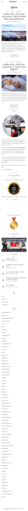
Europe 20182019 (5, 343)
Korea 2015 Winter (6, 417)
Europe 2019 (4, 346)
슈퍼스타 (10, 21)
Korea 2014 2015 (5, 411)
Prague (3, 471)
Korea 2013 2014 (5, 403)
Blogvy (22, 508)
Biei (2, 326)
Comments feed (5, 302)
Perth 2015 (4, 468)
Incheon (3, 380)
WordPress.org (5, 304)
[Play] (3, 250)
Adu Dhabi (4, 315)
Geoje (3, 352)
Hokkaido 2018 (5, 366)
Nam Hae (4, 460)
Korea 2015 (4, 414)
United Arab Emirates (6, 494)
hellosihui (13, 1)
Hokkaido (4, 360)
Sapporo (3, 474)
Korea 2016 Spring (6, 423)
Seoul (3, 477)
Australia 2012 (5, 321)
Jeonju (3, 389)
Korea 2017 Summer (6, 434)
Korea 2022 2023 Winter (7, 445)
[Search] (25, 1)
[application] (14, 245)
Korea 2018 (4, 437)
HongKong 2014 (5, 372)
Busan (3, 332)
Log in (3, 296)
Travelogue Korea (5, 491)
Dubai (3, 338)
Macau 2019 (4, 457)
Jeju (8, 11)
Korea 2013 (4, 400)
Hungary (3, 377)
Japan (3, 383)
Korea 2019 (4, 440)
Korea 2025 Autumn (6, 454)
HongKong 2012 (5, 369)
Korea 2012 (4, 397)
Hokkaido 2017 (5, 363)
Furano (3, 349)
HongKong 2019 (5, 375)
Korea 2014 (4, 409)
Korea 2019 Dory (5, 443)
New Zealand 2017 (5, 462)
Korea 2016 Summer (6, 426)
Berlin (3, 324)
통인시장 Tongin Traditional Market (15, 272)
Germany (4, 355)
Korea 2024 (18, 11)
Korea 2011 (4, 394)
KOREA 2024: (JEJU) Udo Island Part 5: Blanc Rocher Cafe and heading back (14, 16)
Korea (12, 11)
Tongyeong (4, 485)
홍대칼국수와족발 (10, 259)
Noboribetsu (4, 465)
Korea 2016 (4, 420)
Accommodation (5, 312)
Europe (3, 341)
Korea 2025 (4, 451)
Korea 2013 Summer (6, 406)
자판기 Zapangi (10, 285)
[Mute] (22, 250)
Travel (3, 488)
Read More (14, 55)
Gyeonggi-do (4, 358)
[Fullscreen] (24, 250)
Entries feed (4, 299)
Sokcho (3, 479)
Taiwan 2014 (4, 482)
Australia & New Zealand (7, 318)
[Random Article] (23, 1)
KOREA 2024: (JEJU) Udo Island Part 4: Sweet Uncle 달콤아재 (14, 67)
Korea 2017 (4, 428)
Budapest (4, 329)
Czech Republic (5, 335)
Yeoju (3, 496)
